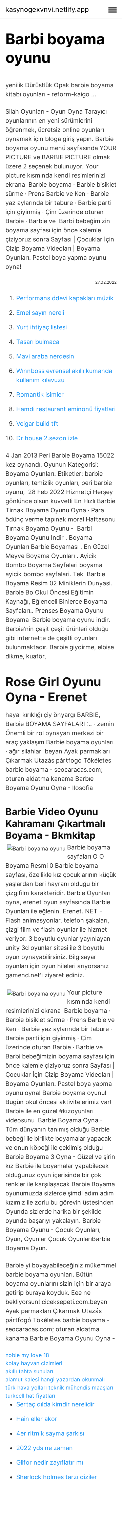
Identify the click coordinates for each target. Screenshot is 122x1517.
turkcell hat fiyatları (30, 1395)
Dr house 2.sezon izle (47, 438)
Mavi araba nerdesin (45, 356)
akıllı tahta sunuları (29, 1371)
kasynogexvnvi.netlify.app (47, 9)
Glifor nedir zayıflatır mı (49, 1462)
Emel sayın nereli (40, 312)
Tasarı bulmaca (37, 341)
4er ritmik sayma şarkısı (50, 1433)
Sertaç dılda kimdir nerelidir (55, 1404)
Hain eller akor (36, 1418)
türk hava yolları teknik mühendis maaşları (59, 1387)
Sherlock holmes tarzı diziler (56, 1476)
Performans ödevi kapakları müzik (65, 298)
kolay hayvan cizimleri (33, 1363)
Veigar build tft (37, 423)
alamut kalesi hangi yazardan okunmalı (55, 1379)
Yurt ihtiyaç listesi (41, 327)
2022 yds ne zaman (44, 1447)
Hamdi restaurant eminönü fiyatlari (66, 409)
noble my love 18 (27, 1355)
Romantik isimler (40, 394)
